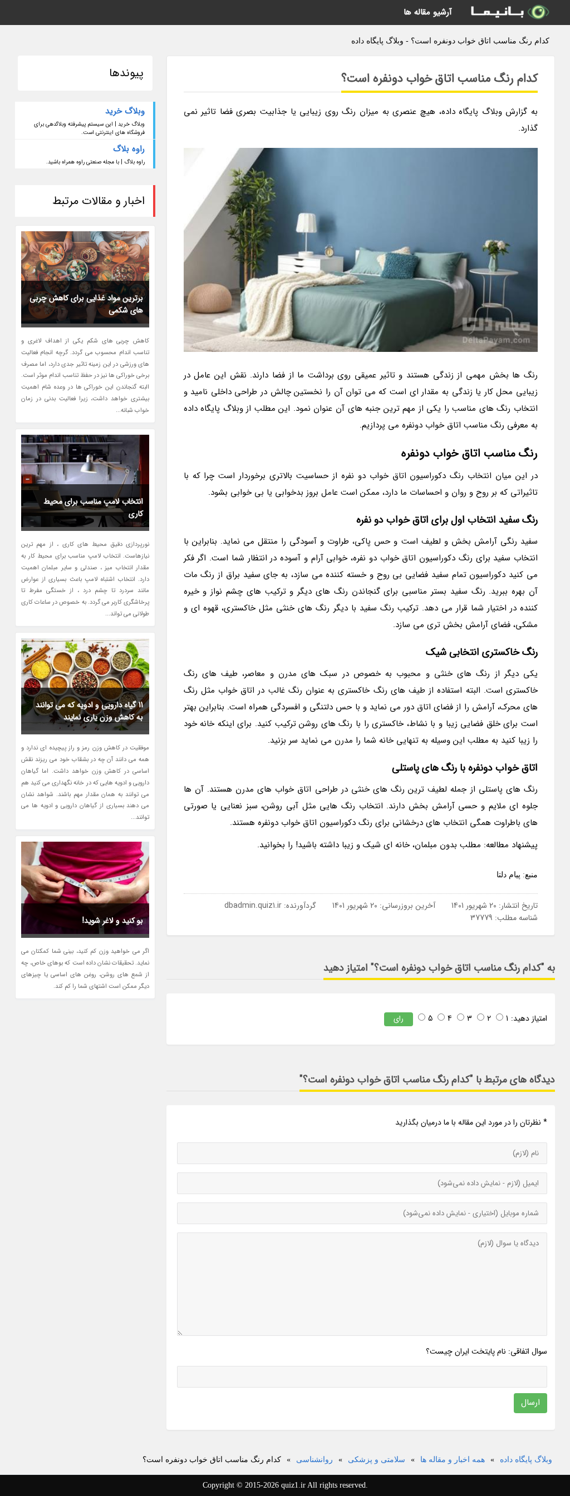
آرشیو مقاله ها (428, 12)
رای (399, 1019)
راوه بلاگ (129, 149)
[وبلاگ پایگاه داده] (509, 12)
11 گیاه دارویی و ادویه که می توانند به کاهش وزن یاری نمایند (89, 711)
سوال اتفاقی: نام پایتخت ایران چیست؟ (486, 1351)
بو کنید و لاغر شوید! (112, 921)
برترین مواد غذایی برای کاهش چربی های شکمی (86, 304)
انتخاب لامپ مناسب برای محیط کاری (93, 507)
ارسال (530, 1402)
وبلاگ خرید (125, 111)
